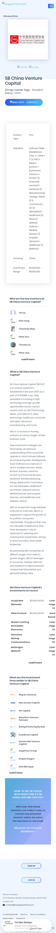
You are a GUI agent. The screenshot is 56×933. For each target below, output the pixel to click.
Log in (31, 880)
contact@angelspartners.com (19, 905)
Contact (32, 102)
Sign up (31, 866)
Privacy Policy (8, 918)
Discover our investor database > (28, 829)
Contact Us (20, 918)
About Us (23, 914)
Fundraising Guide (10, 914)
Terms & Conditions (38, 914)
